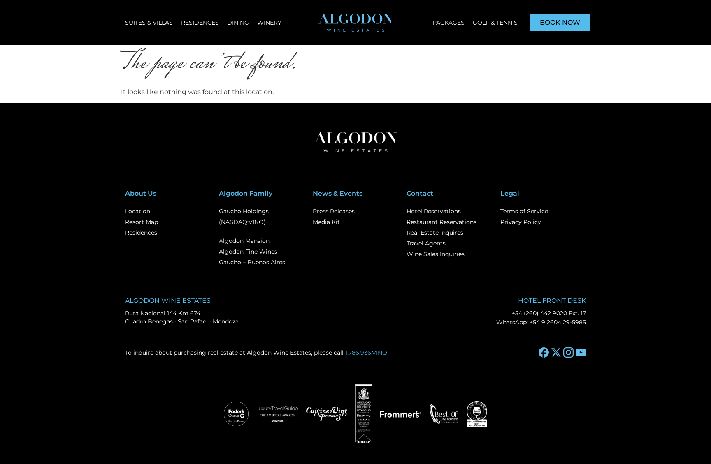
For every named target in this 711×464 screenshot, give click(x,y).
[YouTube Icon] (581, 352)
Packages (448, 22)
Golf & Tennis (495, 22)
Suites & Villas (149, 22)
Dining (238, 22)
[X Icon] (556, 352)
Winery (269, 22)
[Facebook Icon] (544, 352)
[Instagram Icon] (568, 352)
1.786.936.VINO (366, 352)
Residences (200, 22)
